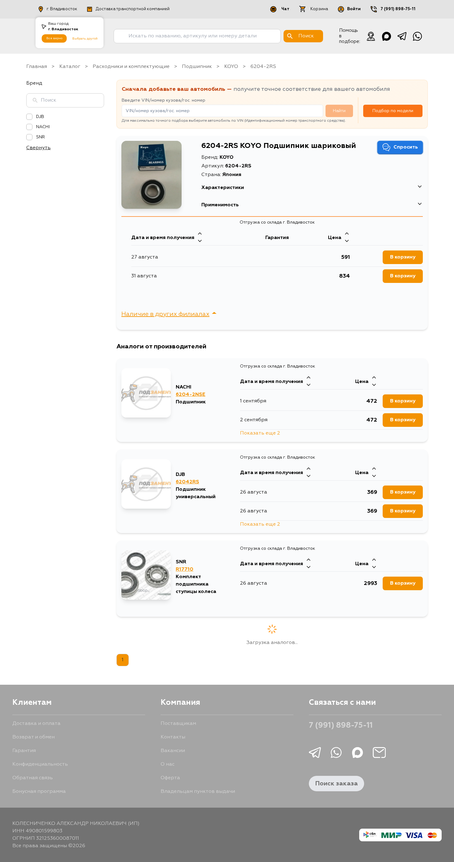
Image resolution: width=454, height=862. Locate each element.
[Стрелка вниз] (200, 241)
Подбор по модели (392, 111)
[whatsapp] (417, 36)
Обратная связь (32, 778)
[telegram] (402, 36)
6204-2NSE (190, 394)
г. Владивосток (62, 9)
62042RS (187, 482)
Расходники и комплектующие (131, 66)
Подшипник (197, 66)
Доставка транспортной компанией (133, 9)
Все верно (54, 38)
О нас (167, 764)
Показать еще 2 (260, 433)
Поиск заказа (336, 783)
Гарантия (24, 750)
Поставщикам (178, 723)
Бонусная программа (39, 791)
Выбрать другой (85, 38)
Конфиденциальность (40, 764)
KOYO (231, 66)
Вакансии (173, 750)
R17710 (184, 569)
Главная (36, 66)
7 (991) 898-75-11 (397, 9)
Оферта (170, 778)
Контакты (173, 737)
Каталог (69, 66)
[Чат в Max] (386, 36)
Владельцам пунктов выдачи (198, 791)
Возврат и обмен (33, 737)
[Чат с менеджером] (371, 36)
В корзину (402, 257)
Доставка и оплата (36, 723)
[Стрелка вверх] (200, 234)
